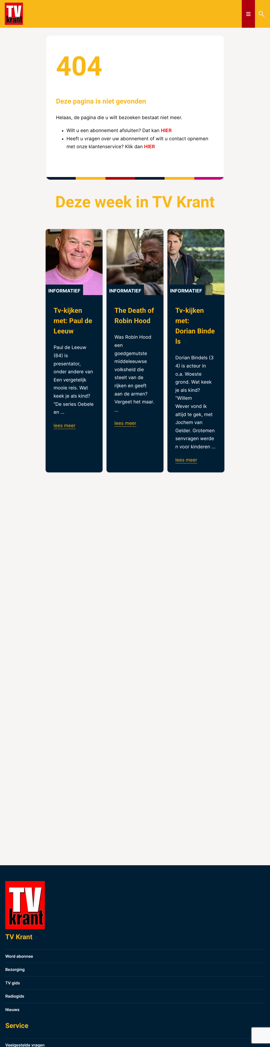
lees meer (64, 426)
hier (166, 130)
